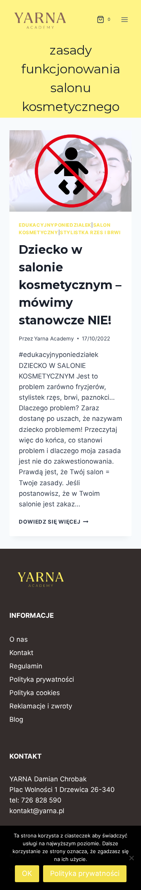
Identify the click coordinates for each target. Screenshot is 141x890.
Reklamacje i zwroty (40, 706)
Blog (16, 719)
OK (27, 873)
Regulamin (25, 666)
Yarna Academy (54, 338)
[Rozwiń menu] (124, 19)
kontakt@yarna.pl (36, 811)
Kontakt (21, 653)
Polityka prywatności (41, 679)
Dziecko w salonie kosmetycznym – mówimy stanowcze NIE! (70, 285)
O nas (18, 639)
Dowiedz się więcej (54, 522)
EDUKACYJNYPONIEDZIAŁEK (55, 225)
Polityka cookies (34, 693)
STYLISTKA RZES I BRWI (90, 232)
